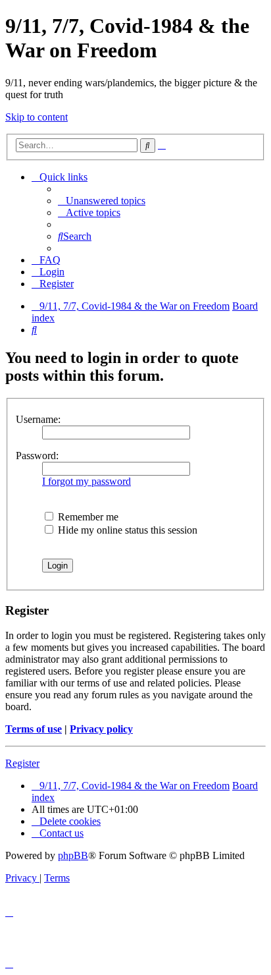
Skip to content (36, 117)
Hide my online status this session (126, 530)
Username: (38, 419)
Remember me (86, 516)
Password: (37, 455)
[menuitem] (101, 200)
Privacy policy (101, 729)
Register (22, 763)
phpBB (73, 855)
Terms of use (33, 729)
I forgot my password (86, 481)
